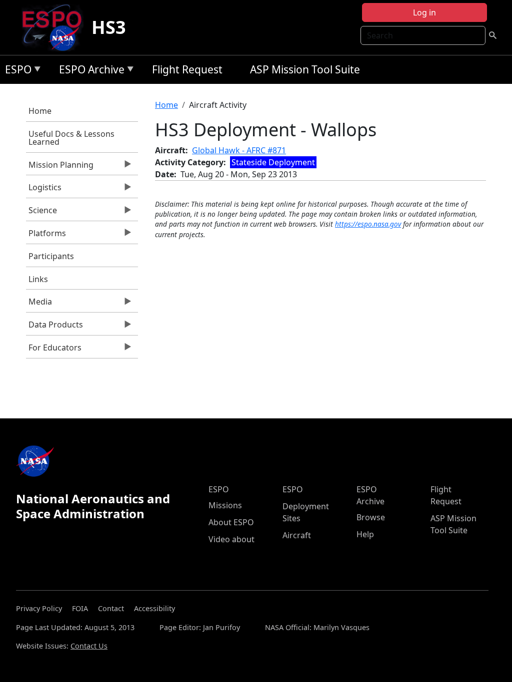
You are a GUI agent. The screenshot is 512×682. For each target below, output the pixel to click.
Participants (51, 256)
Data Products (54, 327)
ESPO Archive (89, 71)
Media (39, 304)
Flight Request (187, 69)
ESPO (16, 71)
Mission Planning (60, 167)
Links (38, 279)
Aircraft (296, 535)
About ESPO (231, 522)
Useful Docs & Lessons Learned (71, 137)
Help (365, 534)
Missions (225, 505)
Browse (370, 517)
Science (41, 213)
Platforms (46, 236)
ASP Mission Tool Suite (305, 69)
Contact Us (89, 646)
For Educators (54, 350)
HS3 (109, 27)
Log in (424, 12)
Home (40, 110)
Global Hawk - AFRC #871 (239, 150)
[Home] (56, 27)
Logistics (44, 190)
